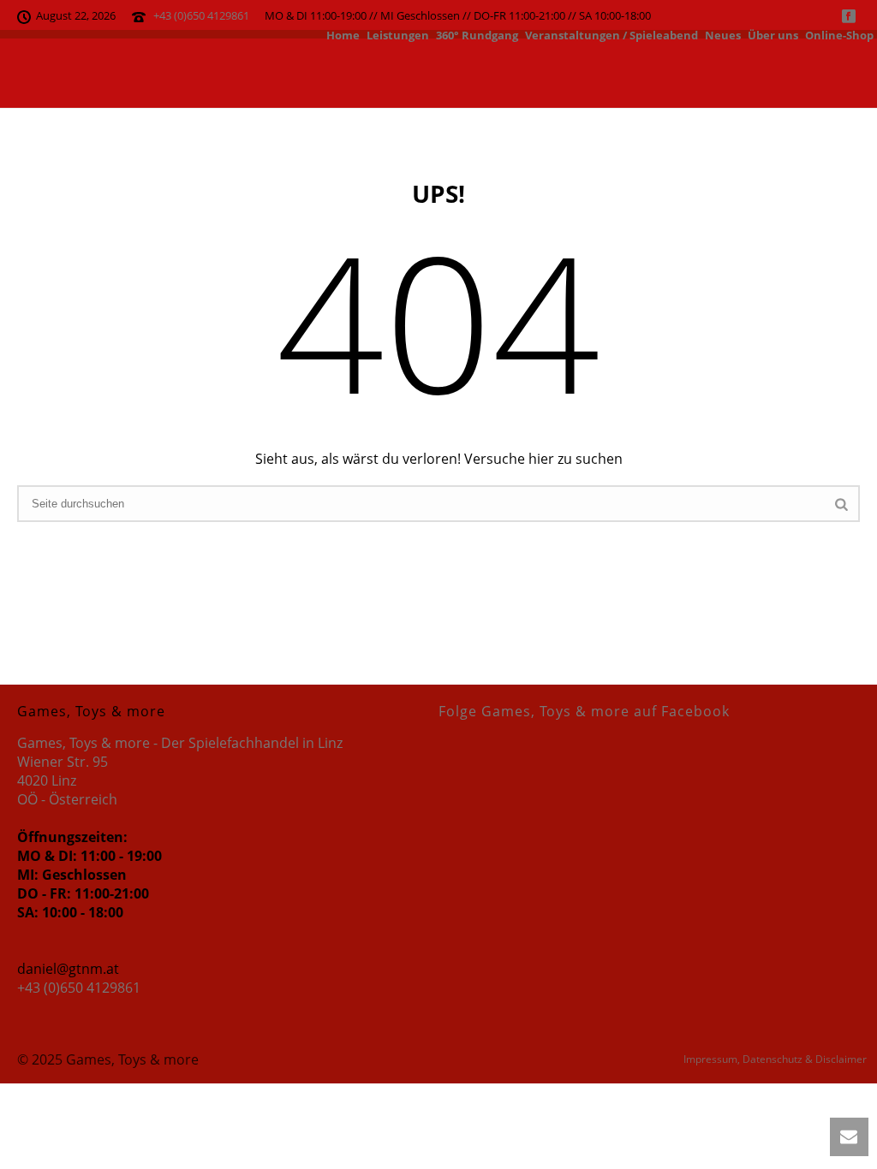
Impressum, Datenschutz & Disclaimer (775, 1059)
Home (343, 34)
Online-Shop (839, 34)
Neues (723, 34)
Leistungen (398, 34)
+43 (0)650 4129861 (201, 15)
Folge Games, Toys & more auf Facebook (584, 711)
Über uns (773, 34)
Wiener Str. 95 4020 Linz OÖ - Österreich (67, 780)
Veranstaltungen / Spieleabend (611, 34)
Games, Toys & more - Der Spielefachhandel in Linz (180, 742)
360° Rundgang (477, 34)
